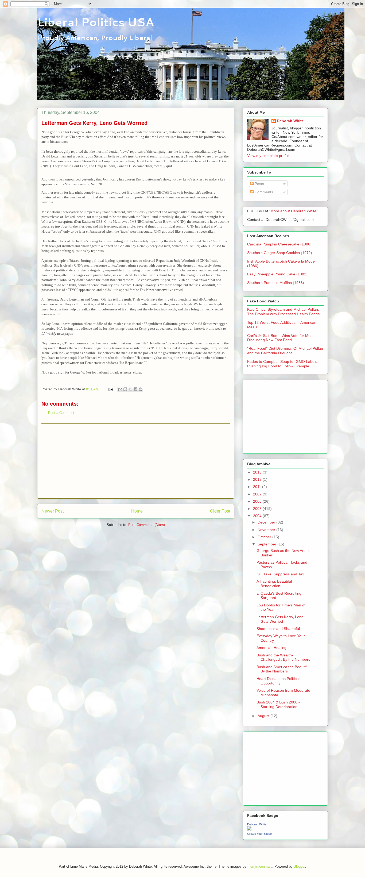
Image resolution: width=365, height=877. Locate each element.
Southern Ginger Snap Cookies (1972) (279, 253)
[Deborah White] (249, 829)
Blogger (299, 866)
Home (137, 511)
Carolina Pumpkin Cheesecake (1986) (279, 244)
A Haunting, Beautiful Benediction (274, 583)
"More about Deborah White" (293, 211)
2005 (258, 508)
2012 (258, 479)
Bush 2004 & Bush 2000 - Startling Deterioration (278, 704)
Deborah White (290, 121)
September (267, 544)
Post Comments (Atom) (146, 525)
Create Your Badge (259, 833)
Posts (259, 184)
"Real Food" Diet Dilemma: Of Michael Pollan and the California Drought (285, 350)
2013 (258, 472)
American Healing (271, 647)
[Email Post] (110, 389)
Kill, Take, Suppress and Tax (280, 574)
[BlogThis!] (125, 389)
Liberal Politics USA (95, 22)
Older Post (220, 511)
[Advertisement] (136, 461)
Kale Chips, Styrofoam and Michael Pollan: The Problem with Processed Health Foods (283, 311)
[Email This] (120, 389)
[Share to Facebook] (135, 389)
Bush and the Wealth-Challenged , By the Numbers (283, 657)
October (265, 537)
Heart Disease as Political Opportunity (278, 680)
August (264, 716)
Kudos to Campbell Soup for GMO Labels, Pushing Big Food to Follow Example (282, 363)
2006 (258, 501)
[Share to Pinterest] (140, 389)
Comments (263, 192)
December (267, 522)
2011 (257, 486)
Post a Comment (61, 413)
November (267, 530)
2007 (258, 494)
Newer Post (52, 511)
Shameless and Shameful (278, 628)
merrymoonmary (259, 866)
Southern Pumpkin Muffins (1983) (275, 282)
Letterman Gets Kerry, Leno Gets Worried (280, 619)
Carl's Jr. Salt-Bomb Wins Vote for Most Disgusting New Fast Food (280, 337)
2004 (258, 516)
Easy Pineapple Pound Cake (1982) (277, 274)
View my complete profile (268, 155)
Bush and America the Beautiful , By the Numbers (284, 669)
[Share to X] (130, 389)
